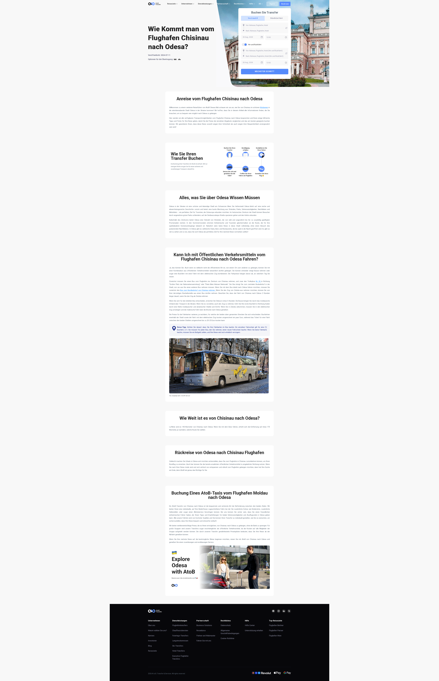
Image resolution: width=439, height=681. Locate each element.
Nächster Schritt (264, 71)
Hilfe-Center (250, 625)
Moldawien (264, 107)
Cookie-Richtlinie (227, 638)
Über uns (151, 625)
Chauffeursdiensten (180, 630)
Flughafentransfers (179, 625)
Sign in (272, 4)
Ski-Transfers (177, 646)
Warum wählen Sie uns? (157, 630)
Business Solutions (204, 625)
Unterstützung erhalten (254, 630)
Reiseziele (152, 651)
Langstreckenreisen (180, 641)
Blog (150, 646)
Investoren (152, 641)
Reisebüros (201, 630)
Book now (285, 4)
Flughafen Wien (275, 636)
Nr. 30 (258, 281)
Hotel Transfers (178, 651)
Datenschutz (226, 625)
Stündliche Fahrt (276, 18)
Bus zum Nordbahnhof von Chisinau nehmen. (198, 290)
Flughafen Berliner (276, 625)
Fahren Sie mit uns (203, 641)
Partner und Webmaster (205, 636)
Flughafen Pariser (276, 630)
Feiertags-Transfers (180, 636)
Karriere (151, 636)
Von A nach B (253, 18)
